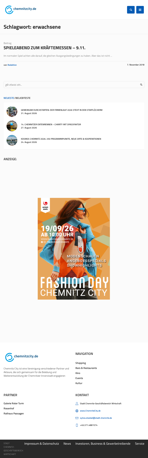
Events (79, 378)
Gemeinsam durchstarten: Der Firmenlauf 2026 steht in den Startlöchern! (62, 110)
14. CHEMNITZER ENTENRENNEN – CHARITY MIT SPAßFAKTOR (51, 124)
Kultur (78, 383)
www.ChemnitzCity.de (90, 410)
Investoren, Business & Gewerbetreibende (102, 443)
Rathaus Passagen (14, 413)
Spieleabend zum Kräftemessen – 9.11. (44, 47)
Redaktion (12, 65)
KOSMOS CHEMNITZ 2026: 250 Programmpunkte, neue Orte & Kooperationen (61, 139)
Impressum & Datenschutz (41, 443)
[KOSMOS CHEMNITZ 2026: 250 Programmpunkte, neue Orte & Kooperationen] (11, 140)
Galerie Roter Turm (14, 403)
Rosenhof (9, 408)
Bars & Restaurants (86, 368)
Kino (77, 373)
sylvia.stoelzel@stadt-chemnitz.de (96, 418)
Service (139, 443)
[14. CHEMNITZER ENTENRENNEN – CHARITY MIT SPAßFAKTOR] (11, 125)
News (67, 443)
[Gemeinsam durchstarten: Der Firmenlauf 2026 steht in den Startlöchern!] (11, 111)
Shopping (80, 363)
